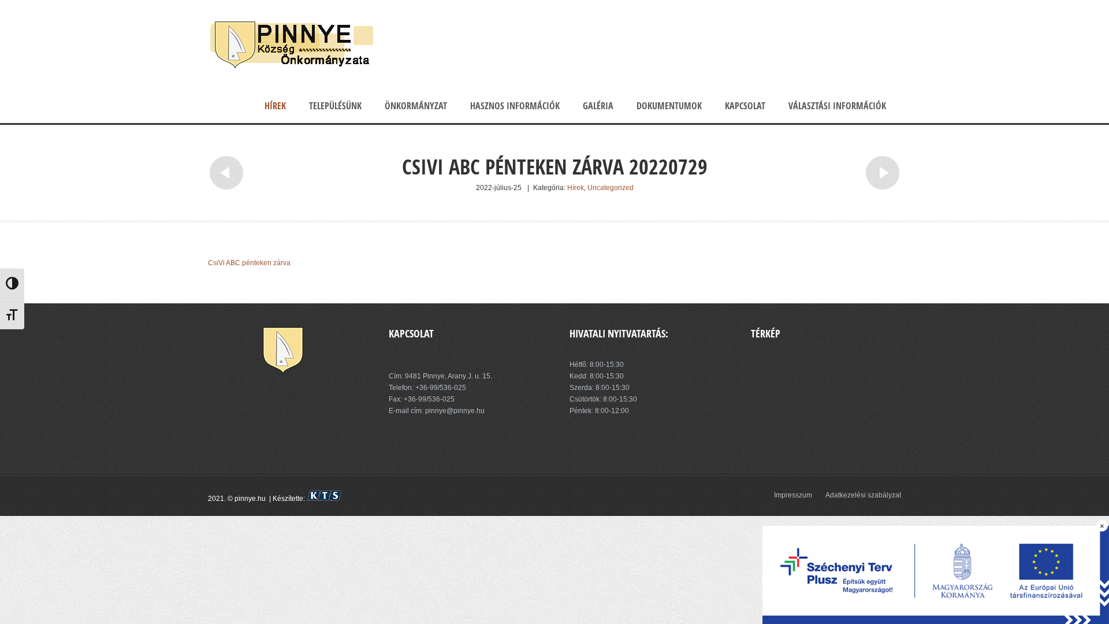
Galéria (598, 105)
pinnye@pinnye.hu (454, 411)
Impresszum (793, 495)
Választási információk (837, 105)
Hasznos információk (515, 105)
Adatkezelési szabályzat (863, 495)
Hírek (275, 105)
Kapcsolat (745, 105)
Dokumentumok (669, 105)
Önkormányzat (416, 105)
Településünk (335, 105)
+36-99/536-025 (440, 388)
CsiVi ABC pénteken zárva (249, 263)
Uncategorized (610, 188)
